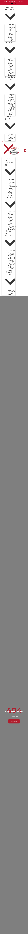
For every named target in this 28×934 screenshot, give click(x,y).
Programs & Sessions (11, 96)
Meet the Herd (11, 58)
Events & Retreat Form (11, 138)
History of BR (11, 25)
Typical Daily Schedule (11, 110)
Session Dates (11, 99)
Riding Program (11, 105)
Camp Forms (10, 114)
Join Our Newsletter (11, 74)
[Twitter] (12, 3)
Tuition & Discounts (11, 102)
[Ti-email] (16, 3)
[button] (25, 150)
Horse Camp (9, 7)
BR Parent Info (10, 69)
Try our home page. (14, 716)
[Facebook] (11, 3)
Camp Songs (10, 65)
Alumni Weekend (11, 135)
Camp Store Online (10, 36)
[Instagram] (15, 3)
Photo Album (10, 39)
